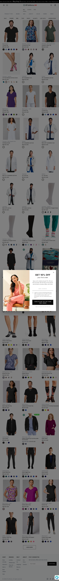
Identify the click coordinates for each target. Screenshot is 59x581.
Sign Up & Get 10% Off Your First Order (42, 302)
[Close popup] (53, 272)
